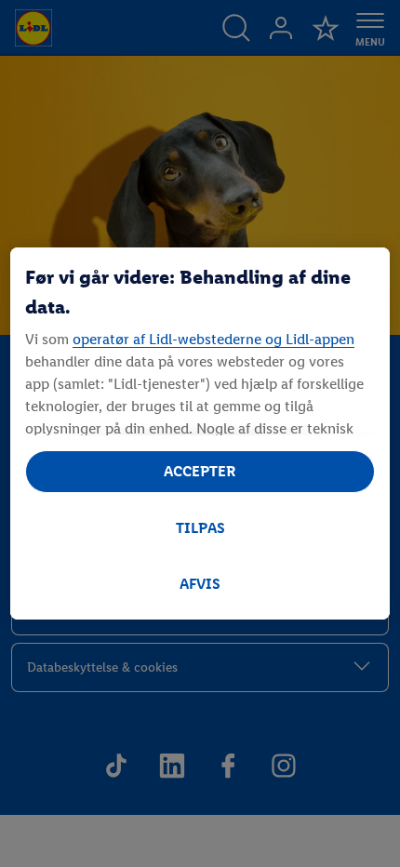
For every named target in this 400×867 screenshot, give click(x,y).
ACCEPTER (200, 471)
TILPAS (200, 528)
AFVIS (200, 584)
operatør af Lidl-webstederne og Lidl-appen (213, 339)
